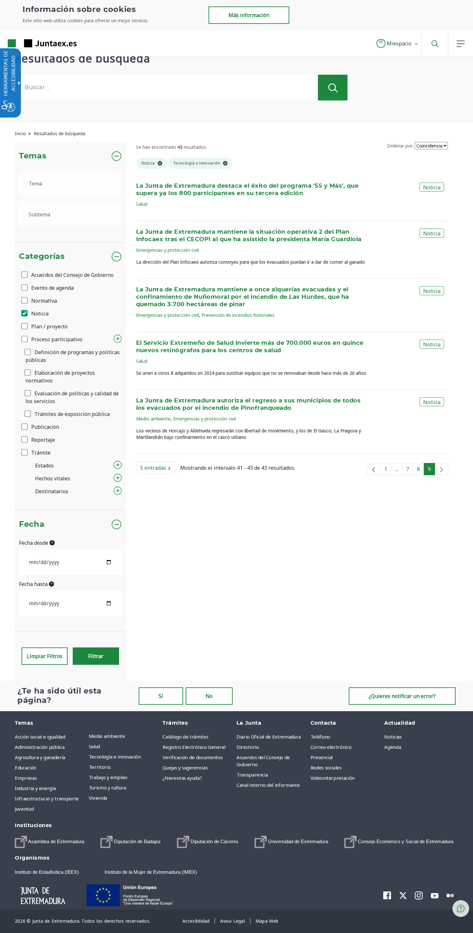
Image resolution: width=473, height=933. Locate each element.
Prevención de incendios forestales (237, 315)
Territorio (100, 767)
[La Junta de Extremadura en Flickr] (450, 895)
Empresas (26, 778)
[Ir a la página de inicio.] (30, 43)
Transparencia (252, 774)
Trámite (40, 452)
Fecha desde (34, 542)
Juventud (24, 809)
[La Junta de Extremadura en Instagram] (419, 895)
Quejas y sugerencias (185, 767)
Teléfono (320, 736)
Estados (44, 465)
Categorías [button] (42, 256)
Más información (248, 15)
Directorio (247, 747)
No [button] (209, 696)
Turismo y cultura (107, 787)
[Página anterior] (373, 469)
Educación (25, 767)
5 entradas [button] (158, 469)
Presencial (322, 757)
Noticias (393, 736)
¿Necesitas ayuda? (182, 778)
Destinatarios (51, 491)
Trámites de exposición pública (71, 414)
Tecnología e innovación (115, 756)
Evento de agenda (52, 287)
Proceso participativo (56, 339)
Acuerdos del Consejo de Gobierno (72, 274)
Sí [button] (161, 696)
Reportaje (42, 439)
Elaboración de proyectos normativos (60, 376)
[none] (441, 469)
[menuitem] (124, 736)
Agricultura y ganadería (40, 757)
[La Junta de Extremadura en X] (403, 895)
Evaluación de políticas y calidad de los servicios (72, 397)
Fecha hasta (34, 584)
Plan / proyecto (49, 326)
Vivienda (98, 798)
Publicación (44, 426)
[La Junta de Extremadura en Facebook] (387, 895)
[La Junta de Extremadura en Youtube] (434, 895)
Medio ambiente (153, 419)
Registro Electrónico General (193, 747)
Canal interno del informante (268, 785)
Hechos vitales (52, 478)
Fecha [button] (31, 524)
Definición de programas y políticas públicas (72, 356)
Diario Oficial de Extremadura (268, 736)
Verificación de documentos (192, 757)
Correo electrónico (331, 747)
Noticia (39, 313)
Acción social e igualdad (40, 736)
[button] (397, 43)
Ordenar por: (400, 146)
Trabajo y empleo (108, 777)
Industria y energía (35, 788)
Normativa (43, 300)
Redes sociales (326, 767)
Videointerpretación (333, 778)
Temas (32, 156)
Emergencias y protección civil (167, 250)
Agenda (392, 747)
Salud (141, 204)
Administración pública (39, 747)
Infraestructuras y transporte (47, 798)
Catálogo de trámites (185, 736)
